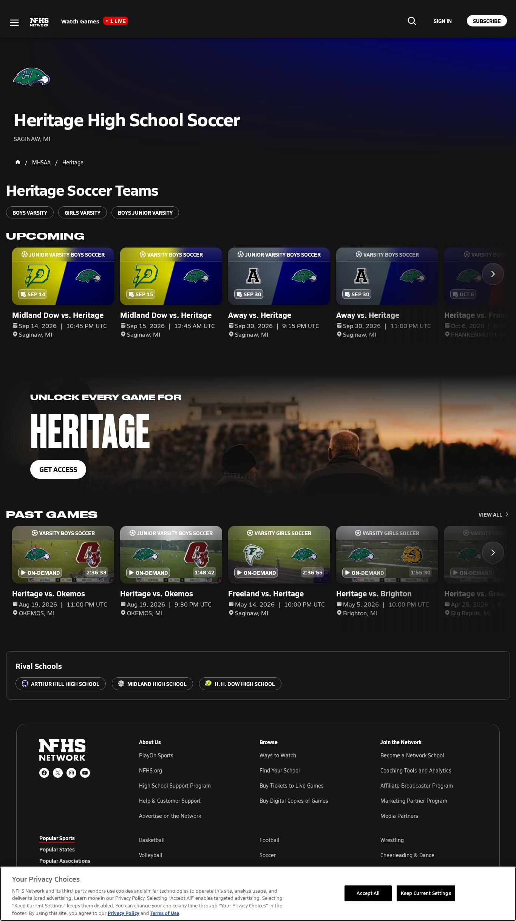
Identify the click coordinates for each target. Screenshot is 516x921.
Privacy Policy (123, 912)
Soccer (268, 855)
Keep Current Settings (426, 893)
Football (270, 840)
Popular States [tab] (57, 849)
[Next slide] (493, 274)
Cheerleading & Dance (407, 855)
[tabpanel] (308, 855)
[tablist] (77, 849)
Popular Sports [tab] (57, 838)
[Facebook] (44, 773)
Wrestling (392, 840)
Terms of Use (164, 912)
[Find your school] (412, 21)
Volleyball (150, 855)
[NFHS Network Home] (39, 22)
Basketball (152, 840)
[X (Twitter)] (58, 773)
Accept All (368, 893)
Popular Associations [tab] (64, 860)
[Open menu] (14, 22)
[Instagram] (71, 773)
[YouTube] (85, 773)
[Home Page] (18, 162)
